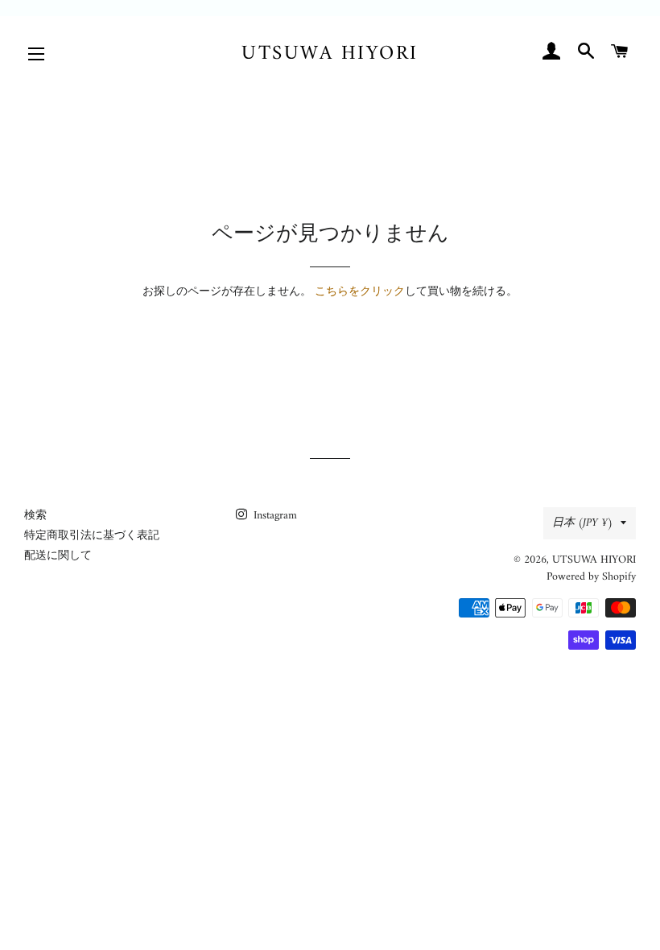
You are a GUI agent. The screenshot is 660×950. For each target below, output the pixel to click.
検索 (35, 516)
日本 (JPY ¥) (582, 523)
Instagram (273, 516)
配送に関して (58, 556)
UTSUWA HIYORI (330, 54)
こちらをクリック (360, 292)
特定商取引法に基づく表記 (91, 536)
